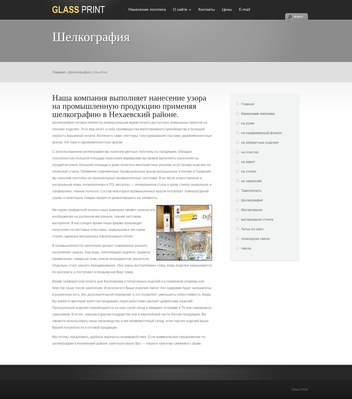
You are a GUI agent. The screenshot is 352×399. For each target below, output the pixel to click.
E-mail (244, 9)
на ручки (247, 123)
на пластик (249, 152)
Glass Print (300, 390)
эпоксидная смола (255, 239)
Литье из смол (252, 229)
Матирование (252, 210)
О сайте (182, 9)
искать (298, 16)
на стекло (248, 171)
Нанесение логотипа (147, 9)
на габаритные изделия (260, 143)
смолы (246, 248)
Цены (227, 9)
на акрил (248, 162)
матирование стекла (257, 219)
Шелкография (252, 200)
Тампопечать (251, 191)
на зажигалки (251, 181)
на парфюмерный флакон (261, 133)
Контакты (206, 9)
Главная (58, 72)
